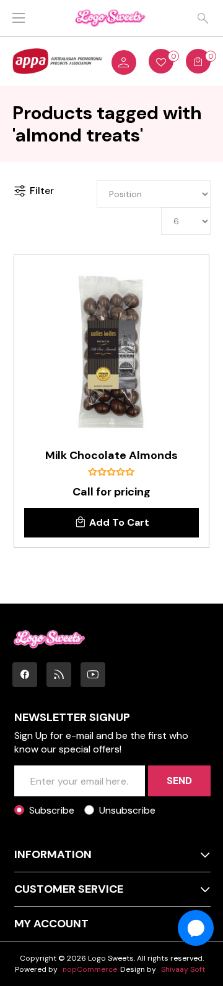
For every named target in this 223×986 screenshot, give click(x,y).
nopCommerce (90, 969)
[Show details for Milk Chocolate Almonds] (111, 352)
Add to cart (119, 522)
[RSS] (58, 674)
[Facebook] (24, 674)
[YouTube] (93, 674)
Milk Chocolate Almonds (111, 456)
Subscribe (51, 810)
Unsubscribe (127, 810)
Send (179, 780)
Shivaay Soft (183, 969)
